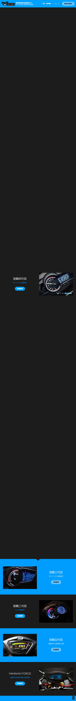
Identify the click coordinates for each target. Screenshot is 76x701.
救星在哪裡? (68, 4)
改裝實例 (20, 289)
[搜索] (55, 3)
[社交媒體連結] (58, 3)
